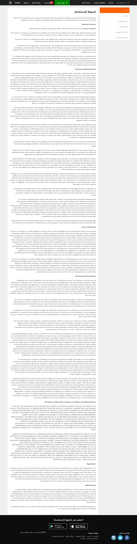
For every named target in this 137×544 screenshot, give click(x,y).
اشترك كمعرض (123, 21)
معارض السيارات (99, 3)
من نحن (125, 10)
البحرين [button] (47, 3)
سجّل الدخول (36, 3)
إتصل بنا (125, 16)
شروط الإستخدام (122, 37)
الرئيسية (95, 536)
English (17, 3)
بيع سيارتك (60, 3)
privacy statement (89, 29)
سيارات (110, 3)
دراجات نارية (86, 3)
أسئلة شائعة (124, 27)
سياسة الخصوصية (122, 32)
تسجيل (26, 3)
